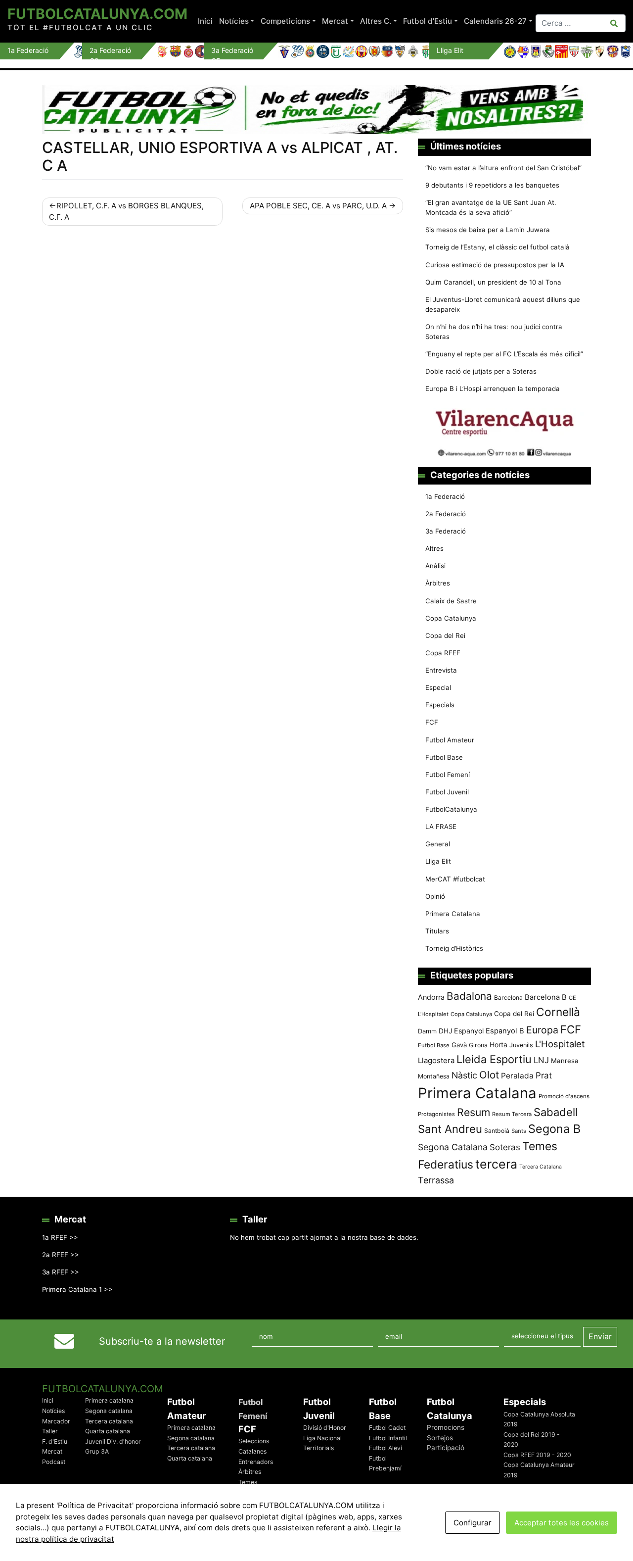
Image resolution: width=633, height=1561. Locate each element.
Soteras (505, 1147)
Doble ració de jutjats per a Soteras (481, 371)
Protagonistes (436, 1114)
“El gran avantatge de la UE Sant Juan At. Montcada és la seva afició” (490, 207)
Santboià (496, 1130)
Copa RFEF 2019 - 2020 (537, 1455)
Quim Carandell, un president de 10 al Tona (493, 282)
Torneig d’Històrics (454, 948)
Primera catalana (109, 1400)
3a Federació (445, 531)
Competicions (285, 21)
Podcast (53, 1461)
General (437, 844)
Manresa (565, 1061)
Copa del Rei (445, 635)
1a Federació (445, 496)
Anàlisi (435, 566)
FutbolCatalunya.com (97, 13)
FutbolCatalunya (451, 809)
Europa (542, 1030)
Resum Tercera (512, 1114)
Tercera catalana (109, 1421)
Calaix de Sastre (451, 601)
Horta (498, 1044)
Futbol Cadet (387, 1427)
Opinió (435, 896)
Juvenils (521, 1045)
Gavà (459, 1045)
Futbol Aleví (385, 1448)
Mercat (335, 21)
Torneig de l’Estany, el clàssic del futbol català (497, 247)
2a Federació (445, 514)
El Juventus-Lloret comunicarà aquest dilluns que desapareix (502, 304)
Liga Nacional (322, 1438)
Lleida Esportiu (494, 1059)
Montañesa (434, 1076)
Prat (544, 1075)
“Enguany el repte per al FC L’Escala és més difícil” (504, 354)
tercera (496, 1164)
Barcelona (508, 997)
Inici (205, 21)
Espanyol (469, 1030)
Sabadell (556, 1112)
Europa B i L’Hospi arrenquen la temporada (492, 388)
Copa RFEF (442, 653)
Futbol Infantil (388, 1438)
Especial (438, 687)
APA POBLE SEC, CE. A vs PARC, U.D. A (318, 205)
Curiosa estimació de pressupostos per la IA (494, 265)
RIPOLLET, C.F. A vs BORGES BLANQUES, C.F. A (126, 211)
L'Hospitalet (560, 1043)
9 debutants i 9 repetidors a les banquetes (492, 185)
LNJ (541, 1060)
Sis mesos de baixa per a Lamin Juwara (487, 230)
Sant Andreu (450, 1128)
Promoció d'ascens (564, 1096)
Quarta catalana (107, 1431)
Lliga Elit (438, 861)
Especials (439, 705)
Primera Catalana (452, 914)
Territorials (318, 1448)
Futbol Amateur (449, 740)
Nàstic (464, 1075)
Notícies (234, 21)
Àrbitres (437, 583)
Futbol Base (444, 757)
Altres (434, 548)
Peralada (517, 1075)
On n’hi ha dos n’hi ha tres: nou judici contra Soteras (493, 332)
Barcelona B (546, 997)
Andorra (431, 997)
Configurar (472, 1522)
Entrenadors (255, 1461)
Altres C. (375, 21)
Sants (518, 1130)
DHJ (445, 1031)
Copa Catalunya (450, 618)
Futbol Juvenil (447, 792)
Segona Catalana (453, 1147)
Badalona (469, 996)
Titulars (437, 931)
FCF (431, 722)
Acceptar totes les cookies (561, 1522)
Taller (50, 1431)
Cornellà (558, 1012)
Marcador (56, 1421)
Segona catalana (109, 1411)
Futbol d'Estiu (427, 21)
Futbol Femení (447, 775)
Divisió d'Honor (324, 1427)
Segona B (554, 1129)
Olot (489, 1075)
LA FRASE (440, 826)
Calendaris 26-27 (495, 21)
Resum (473, 1112)
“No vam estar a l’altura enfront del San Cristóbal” (503, 168)
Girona (478, 1045)
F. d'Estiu (54, 1441)
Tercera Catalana (540, 1167)
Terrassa (436, 1180)
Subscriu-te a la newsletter (162, 1341)
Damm (427, 1031)
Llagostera (436, 1060)
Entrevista (441, 670)
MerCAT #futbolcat (455, 879)
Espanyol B (505, 1030)
